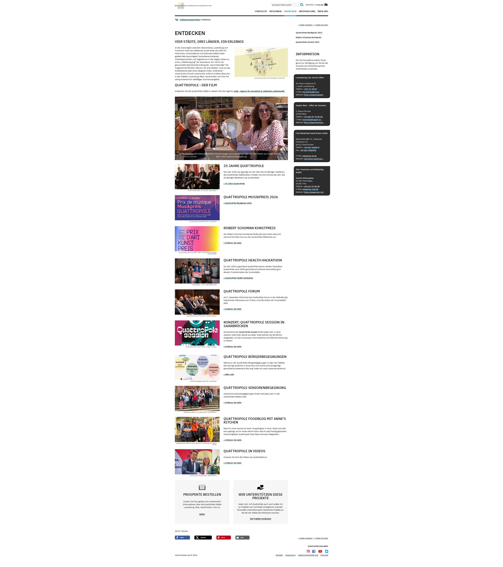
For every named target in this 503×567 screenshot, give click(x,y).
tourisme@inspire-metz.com (313, 119)
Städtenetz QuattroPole (190, 19)
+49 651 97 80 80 (311, 186)
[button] (231, 128)
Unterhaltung (307, 11)
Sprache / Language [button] (315, 4)
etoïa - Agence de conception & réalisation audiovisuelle (259, 91)
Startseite (261, 11)
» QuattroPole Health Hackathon (238, 278)
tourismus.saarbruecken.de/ (314, 159)
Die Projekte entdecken (260, 518)
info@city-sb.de (309, 156)
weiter (202, 514)
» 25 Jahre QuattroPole (234, 183)
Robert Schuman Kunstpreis (308, 37)
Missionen (276, 11)
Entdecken (290, 11)
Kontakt (279, 555)
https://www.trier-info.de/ (314, 192)
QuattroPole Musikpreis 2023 (309, 32)
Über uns (323, 11)
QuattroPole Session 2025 (307, 42)
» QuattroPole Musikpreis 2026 (238, 203)
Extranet (324, 555)
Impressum (290, 555)
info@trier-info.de (310, 189)
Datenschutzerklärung (308, 555)
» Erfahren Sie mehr (233, 243)
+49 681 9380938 (308, 150)
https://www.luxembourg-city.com (314, 95)
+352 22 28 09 (310, 89)
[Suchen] (302, 5)
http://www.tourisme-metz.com (314, 122)
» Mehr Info (229, 374)
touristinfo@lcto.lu (310, 92)
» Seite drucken (321, 25)
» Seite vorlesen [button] (305, 25)
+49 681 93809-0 (311, 147)
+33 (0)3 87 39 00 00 (313, 117)
